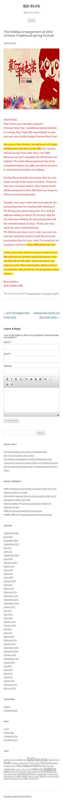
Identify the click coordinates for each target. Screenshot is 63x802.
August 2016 (9, 607)
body (7, 762)
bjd (30, 759)
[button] (7, 379)
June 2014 (8, 669)
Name (8, 342)
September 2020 (11, 555)
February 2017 (10, 592)
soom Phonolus (52, 776)
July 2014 (8, 666)
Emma (37, 763)
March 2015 (9, 636)
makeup (49, 768)
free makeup (24, 765)
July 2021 (8, 547)
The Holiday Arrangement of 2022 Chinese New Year (28, 459)
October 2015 (10, 625)
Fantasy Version (10, 766)
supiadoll (7, 779)
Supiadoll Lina (17, 779)
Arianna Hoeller (11, 503)
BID (25, 760)
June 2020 (8, 559)
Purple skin (12, 774)
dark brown (23, 763)
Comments (11, 736)
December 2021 (11, 540)
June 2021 (8, 551)
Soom (43, 776)
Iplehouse (9, 769)
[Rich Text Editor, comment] (31, 400)
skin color (21, 776)
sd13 (52, 774)
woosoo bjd (33, 779)
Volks (25, 778)
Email (7, 353)
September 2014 (11, 658)
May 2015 (8, 632)
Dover (31, 763)
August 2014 (9, 662)
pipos (29, 772)
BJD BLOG (31, 6)
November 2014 (11, 651)
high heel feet (47, 766)
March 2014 (9, 680)
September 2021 (11, 544)
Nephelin (23, 772)
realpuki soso (42, 774)
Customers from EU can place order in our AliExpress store (31, 462)
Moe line (15, 772)
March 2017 (9, 588)
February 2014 (10, 684)
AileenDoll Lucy (10, 760)
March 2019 (9, 566)
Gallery (7, 706)
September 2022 (11, 533)
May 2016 (8, 614)
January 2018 (10, 581)
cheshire (15, 763)
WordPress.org (11, 740)
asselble (20, 760)
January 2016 (10, 621)
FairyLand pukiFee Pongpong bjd (27, 511)
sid (15, 776)
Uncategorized (33, 293)
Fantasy (54, 763)
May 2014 (8, 673)
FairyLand (45, 762)
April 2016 (8, 618)
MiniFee (7, 771)
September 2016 (11, 603)
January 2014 (10, 688)
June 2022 (8, 536)
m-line (27, 769)
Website (8, 365)
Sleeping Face (33, 776)
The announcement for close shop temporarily (25, 451)
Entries (9, 732)
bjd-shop (41, 759)
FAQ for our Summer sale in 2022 (19, 455)
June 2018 (8, 570)
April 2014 (8, 677)
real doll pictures (26, 773)
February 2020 (10, 562)
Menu (31, 20)
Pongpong (36, 772)
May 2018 (8, 573)
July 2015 (8, 629)
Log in (6, 728)
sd (48, 774)
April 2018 (8, 577)
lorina (17, 769)
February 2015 (10, 640)
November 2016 (11, 599)
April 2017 (8, 584)
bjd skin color (53, 760)
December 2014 (11, 647)
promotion (47, 771)
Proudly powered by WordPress (17, 796)
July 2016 (8, 610)
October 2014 (10, 655)
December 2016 (11, 595)
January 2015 (10, 644)
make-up (37, 769)
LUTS (23, 769)
